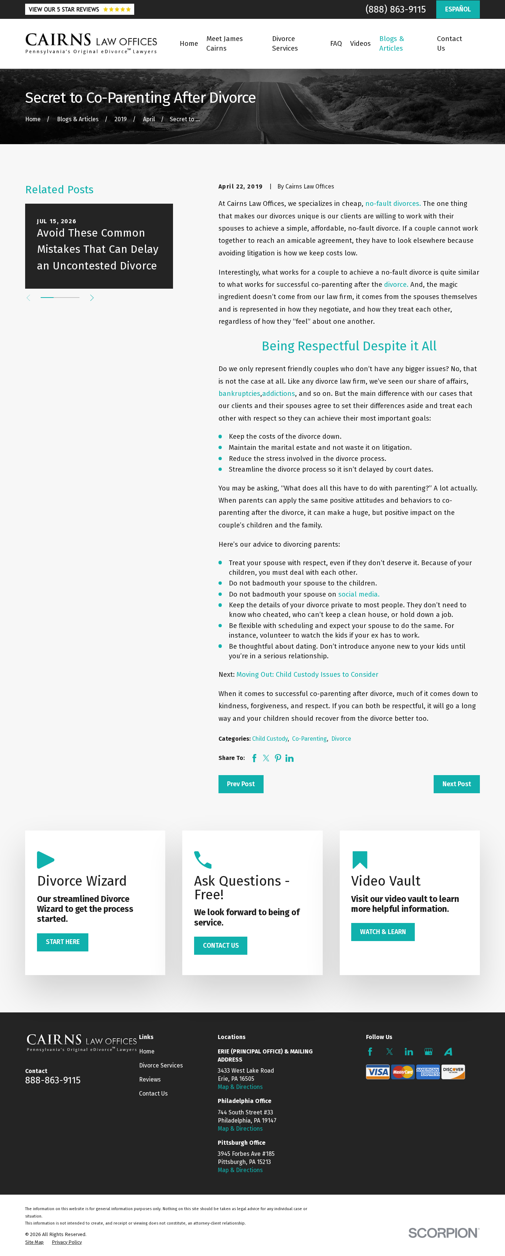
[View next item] (92, 298)
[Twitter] (390, 1052)
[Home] (91, 43)
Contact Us (153, 1093)
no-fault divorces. (393, 204)
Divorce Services (161, 1065)
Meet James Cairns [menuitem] (224, 43)
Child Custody (270, 738)
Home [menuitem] (189, 43)
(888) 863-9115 (396, 9)
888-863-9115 (53, 1080)
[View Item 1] (47, 297)
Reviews (150, 1079)
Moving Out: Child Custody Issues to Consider (308, 675)
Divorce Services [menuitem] (285, 43)
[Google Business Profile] (428, 1052)
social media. (359, 594)
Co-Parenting (309, 738)
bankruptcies (239, 394)
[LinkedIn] (409, 1052)
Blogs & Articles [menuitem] (391, 43)
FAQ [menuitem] (336, 43)
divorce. (396, 285)
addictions (278, 394)
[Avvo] (448, 1052)
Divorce (341, 738)
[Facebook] (370, 1052)
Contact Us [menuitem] (449, 43)
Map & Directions (240, 1086)
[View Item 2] (60, 297)
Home (147, 1051)
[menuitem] (34, 1242)
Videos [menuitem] (360, 43)
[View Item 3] (73, 297)
